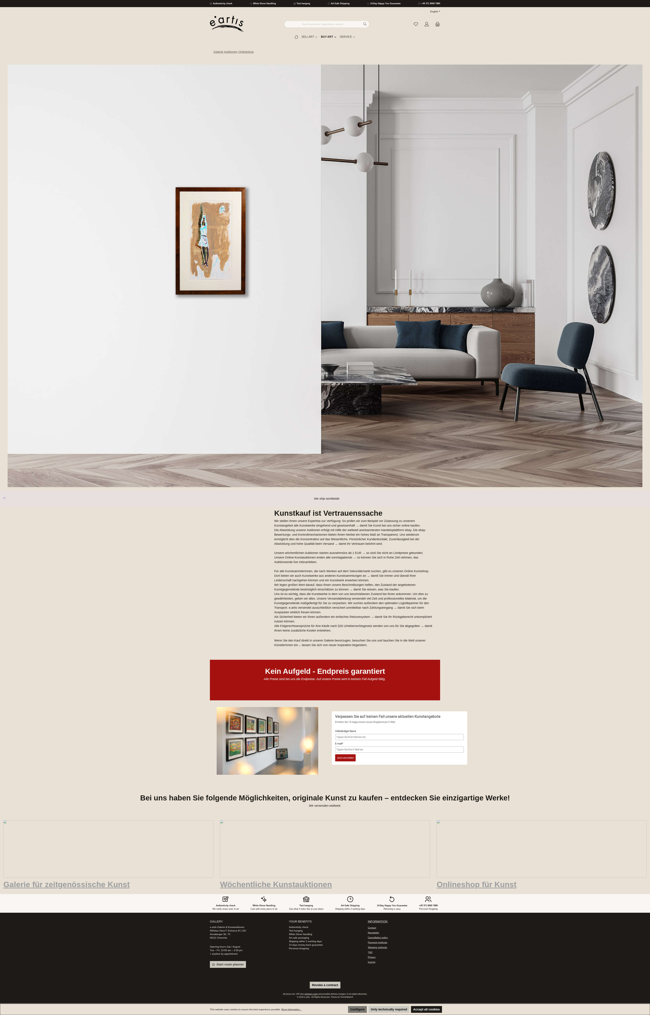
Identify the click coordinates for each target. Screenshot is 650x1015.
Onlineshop (246, 52)
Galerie (218, 52)
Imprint (371, 962)
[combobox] (322, 24)
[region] (325, 243)
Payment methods (377, 942)
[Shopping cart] (436, 24)
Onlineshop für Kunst (476, 818)
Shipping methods (377, 947)
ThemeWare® (346, 997)
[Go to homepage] (227, 24)
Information (377, 921)
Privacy (372, 957)
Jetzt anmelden (345, 692)
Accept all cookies (426, 1009)
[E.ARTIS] (296, 37)
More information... (291, 1009)
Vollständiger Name (345, 665)
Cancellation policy (378, 937)
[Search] (365, 24)
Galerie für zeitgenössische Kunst (66, 818)
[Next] (644, 243)
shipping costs (311, 994)
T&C (370, 952)
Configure (357, 1009)
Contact (372, 927)
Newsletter (373, 932)
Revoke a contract (325, 985)
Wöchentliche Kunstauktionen (276, 818)
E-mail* (339, 677)
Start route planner (230, 964)
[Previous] (5, 243)
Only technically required (389, 1009)
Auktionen (230, 52)
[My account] (426, 24)
